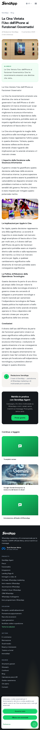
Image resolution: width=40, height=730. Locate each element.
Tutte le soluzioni (8, 627)
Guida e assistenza (9, 680)
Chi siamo (5, 684)
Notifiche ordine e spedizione (12, 623)
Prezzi (4, 563)
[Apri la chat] (34, 724)
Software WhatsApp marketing (13, 580)
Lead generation (8, 620)
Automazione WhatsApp (11, 587)
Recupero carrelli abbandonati (13, 610)
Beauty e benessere (9, 647)
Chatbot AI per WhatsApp (11, 590)
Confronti (5, 670)
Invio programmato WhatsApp (13, 600)
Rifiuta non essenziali (20, 717)
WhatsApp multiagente (10, 597)
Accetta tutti (20, 711)
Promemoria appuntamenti (12, 614)
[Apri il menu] (35, 3)
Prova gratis (20, 418)
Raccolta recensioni (9, 617)
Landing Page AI (7, 573)
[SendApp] (9, 3)
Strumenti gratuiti (8, 664)
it (29, 4)
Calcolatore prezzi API (10, 677)
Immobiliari (6, 654)
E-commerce (6, 637)
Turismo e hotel (7, 650)
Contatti (5, 687)
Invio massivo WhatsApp (11, 583)
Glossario (5, 667)
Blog (12, 13)
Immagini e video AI (9, 577)
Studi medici (6, 644)
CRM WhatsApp (7, 593)
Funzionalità (6, 567)
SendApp (5, 13)
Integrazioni (6, 570)
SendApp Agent (7, 560)
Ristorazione (6, 640)
